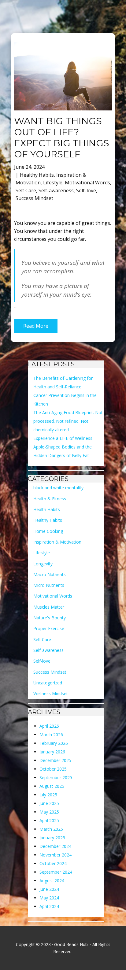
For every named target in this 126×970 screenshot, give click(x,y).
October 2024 (53, 863)
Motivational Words (87, 182)
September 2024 (55, 872)
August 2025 (51, 786)
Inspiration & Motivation (57, 542)
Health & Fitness (49, 499)
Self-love (86, 190)
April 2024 (49, 906)
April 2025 (49, 820)
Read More (35, 325)
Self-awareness (56, 190)
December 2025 (55, 760)
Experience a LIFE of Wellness (62, 438)
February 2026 (53, 743)
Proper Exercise (48, 628)
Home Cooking (48, 531)
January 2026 (52, 752)
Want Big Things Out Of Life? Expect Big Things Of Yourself (61, 137)
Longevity (43, 564)
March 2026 (51, 734)
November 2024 (55, 855)
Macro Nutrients (49, 574)
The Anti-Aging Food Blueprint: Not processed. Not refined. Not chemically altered (68, 421)
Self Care (26, 190)
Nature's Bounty (49, 618)
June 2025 (49, 803)
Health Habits (46, 509)
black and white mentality (58, 488)
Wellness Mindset (50, 693)
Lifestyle (52, 182)
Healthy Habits (37, 174)
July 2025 (48, 795)
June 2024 (49, 889)
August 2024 (51, 880)
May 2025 (49, 812)
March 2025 (51, 829)
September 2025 (55, 777)
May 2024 (49, 898)
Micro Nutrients (48, 585)
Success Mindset (34, 198)
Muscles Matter (48, 607)
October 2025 (53, 769)
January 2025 (52, 838)
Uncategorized (47, 683)
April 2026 (49, 726)
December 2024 (55, 846)
